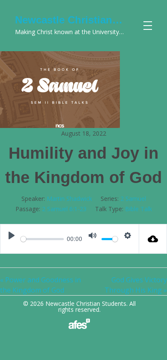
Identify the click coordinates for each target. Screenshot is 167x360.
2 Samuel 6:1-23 (64, 209)
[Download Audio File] (153, 239)
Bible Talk (138, 209)
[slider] (42, 239)
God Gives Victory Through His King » (135, 285)
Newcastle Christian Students (87, 20)
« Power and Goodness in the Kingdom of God (40, 285)
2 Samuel (133, 199)
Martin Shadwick (69, 199)
